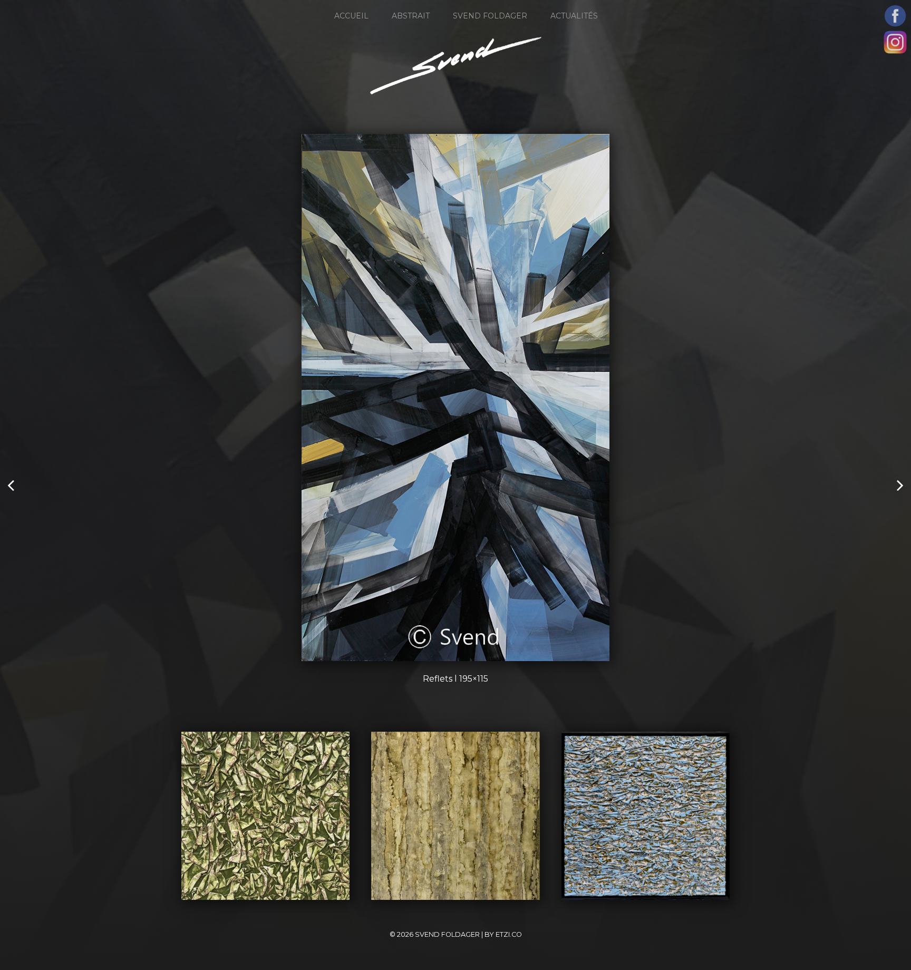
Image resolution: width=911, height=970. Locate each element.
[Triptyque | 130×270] (899, 485)
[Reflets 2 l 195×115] (12, 485)
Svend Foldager (490, 16)
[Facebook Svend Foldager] (895, 16)
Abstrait (411, 16)
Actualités (574, 16)
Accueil (351, 16)
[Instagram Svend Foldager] (895, 42)
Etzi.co (509, 934)
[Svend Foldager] (455, 65)
